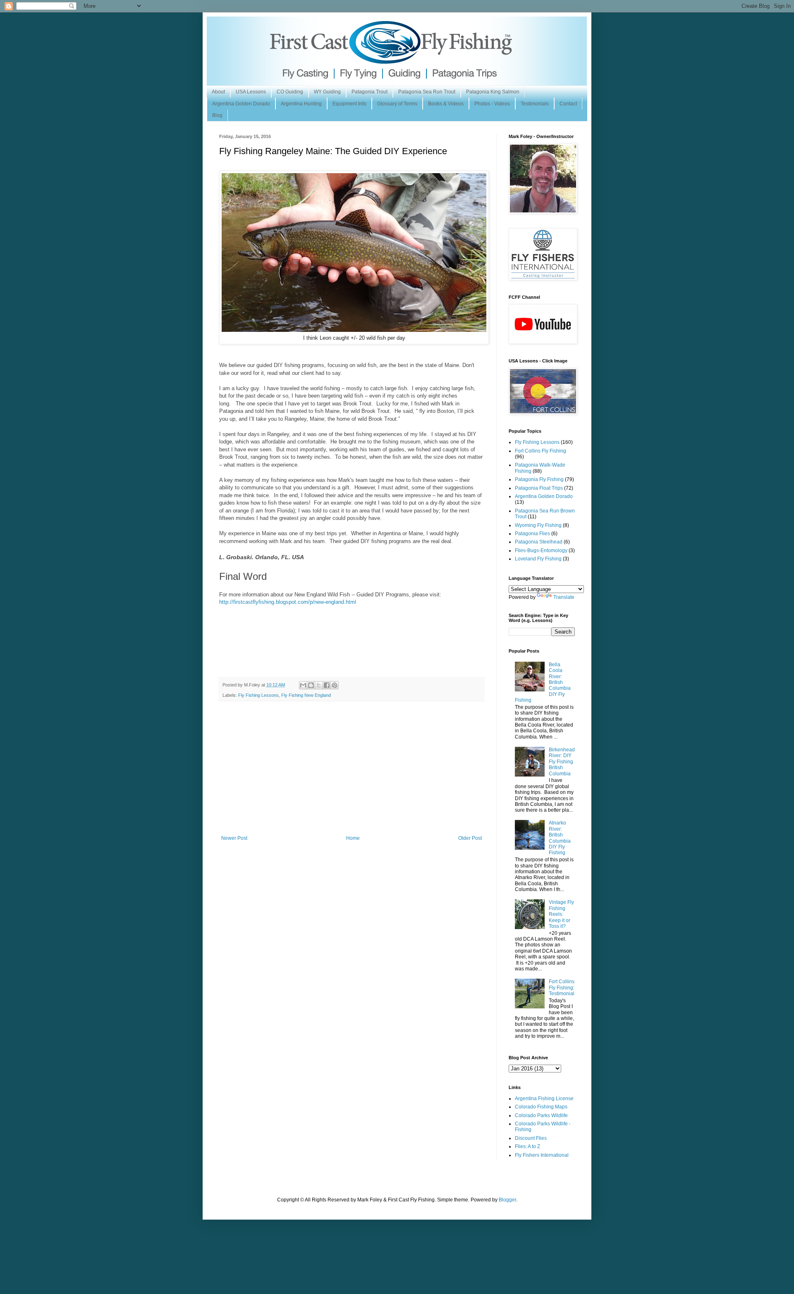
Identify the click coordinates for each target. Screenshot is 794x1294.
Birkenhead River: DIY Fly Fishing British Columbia (562, 762)
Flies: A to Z (527, 1146)
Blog (217, 115)
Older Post (470, 838)
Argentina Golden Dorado (241, 104)
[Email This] (303, 685)
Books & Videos (446, 104)
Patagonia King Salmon (492, 92)
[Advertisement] (351, 773)
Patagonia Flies (532, 533)
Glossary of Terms (397, 104)
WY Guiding (327, 92)
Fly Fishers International (542, 1155)
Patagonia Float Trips (539, 488)
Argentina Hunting (301, 104)
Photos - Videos (492, 104)
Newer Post (234, 838)
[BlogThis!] (311, 685)
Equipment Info (349, 104)
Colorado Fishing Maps (541, 1107)
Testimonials (535, 104)
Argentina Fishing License (544, 1098)
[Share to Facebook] (327, 685)
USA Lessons (251, 92)
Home (353, 838)
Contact (568, 104)
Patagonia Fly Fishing (539, 479)
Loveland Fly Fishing (538, 559)
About (218, 92)
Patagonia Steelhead (538, 542)
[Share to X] (319, 685)
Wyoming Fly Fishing (538, 525)
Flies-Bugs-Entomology (541, 550)
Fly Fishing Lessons (258, 695)
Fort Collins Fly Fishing (540, 451)
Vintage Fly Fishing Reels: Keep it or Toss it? (561, 914)
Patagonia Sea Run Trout (426, 92)
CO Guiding (290, 92)
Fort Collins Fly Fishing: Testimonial (561, 987)
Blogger (507, 1200)
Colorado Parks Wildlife (541, 1115)
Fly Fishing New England (306, 695)
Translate (563, 597)
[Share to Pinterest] (334, 685)
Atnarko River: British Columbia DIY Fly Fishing (560, 838)
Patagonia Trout (369, 92)
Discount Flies (531, 1138)
